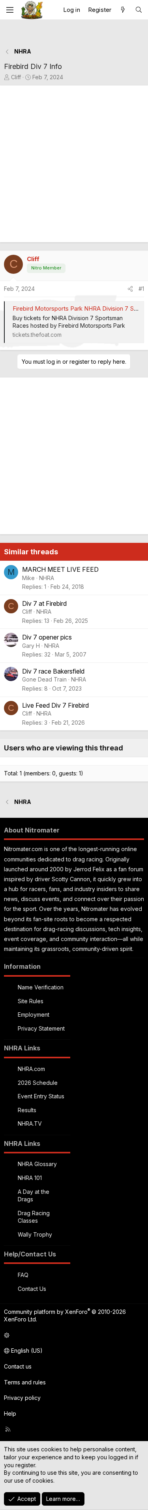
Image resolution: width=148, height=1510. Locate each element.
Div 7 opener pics (47, 637)
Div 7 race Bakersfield (53, 671)
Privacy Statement (41, 1028)
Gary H (31, 645)
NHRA (46, 578)
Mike (28, 578)
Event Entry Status (41, 1096)
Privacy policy (22, 1397)
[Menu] (10, 10)
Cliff (16, 77)
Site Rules (30, 1001)
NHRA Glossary (37, 1164)
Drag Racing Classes (34, 1217)
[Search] (138, 9)
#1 (141, 288)
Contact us (18, 1366)
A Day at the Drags (33, 1195)
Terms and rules (25, 1382)
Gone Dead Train (44, 679)
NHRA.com (31, 1068)
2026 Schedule (38, 1082)
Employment (33, 1014)
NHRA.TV (30, 1123)
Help (10, 1413)
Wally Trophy (35, 1234)
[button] (72, 1335)
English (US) (26, 1350)
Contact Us (32, 1288)
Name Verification (41, 987)
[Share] (130, 289)
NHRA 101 (30, 1177)
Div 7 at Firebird (44, 603)
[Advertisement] (74, 164)
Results (27, 1110)
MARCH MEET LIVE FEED (60, 569)
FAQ (23, 1274)
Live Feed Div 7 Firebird (55, 705)
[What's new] (123, 9)
